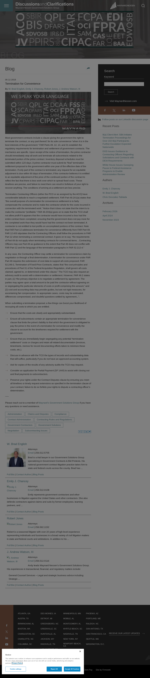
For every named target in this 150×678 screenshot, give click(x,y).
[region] (43, 661)
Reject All (54, 669)
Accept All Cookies (72, 669)
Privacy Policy (17, 663)
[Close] (80, 651)
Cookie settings (15, 669)
